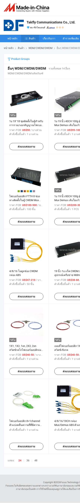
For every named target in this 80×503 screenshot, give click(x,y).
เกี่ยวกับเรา (49, 38)
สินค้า (32, 38)
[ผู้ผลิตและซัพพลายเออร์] (27, 7)
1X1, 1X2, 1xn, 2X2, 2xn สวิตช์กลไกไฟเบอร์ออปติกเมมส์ (25, 350)
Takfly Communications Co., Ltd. (51, 22)
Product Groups (20, 59)
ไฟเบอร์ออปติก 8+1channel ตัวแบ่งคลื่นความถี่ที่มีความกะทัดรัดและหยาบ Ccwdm (24, 425)
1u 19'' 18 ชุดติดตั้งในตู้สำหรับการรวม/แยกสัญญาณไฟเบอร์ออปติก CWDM (26, 125)
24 (19, 460)
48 (35, 460)
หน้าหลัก (12, 38)
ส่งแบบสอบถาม (26, 146)
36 (27, 460)
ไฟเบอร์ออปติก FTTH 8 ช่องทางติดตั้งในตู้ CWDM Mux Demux (24, 200)
